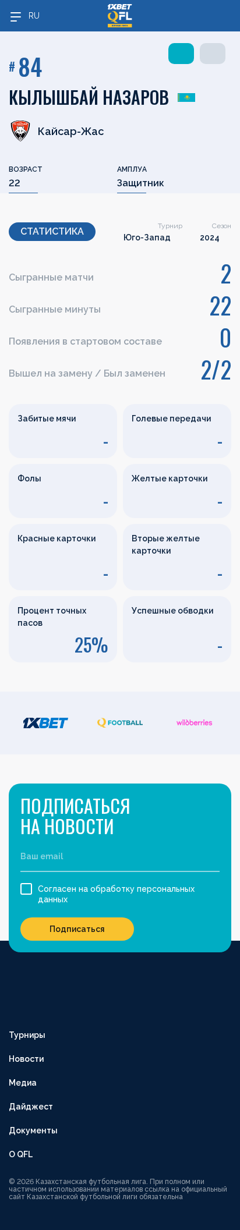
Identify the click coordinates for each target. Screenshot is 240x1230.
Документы (33, 1130)
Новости (26, 1059)
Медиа (23, 1082)
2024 (210, 237)
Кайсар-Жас (71, 131)
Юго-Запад (147, 237)
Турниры (27, 1035)
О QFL (21, 1154)
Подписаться (77, 929)
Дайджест (31, 1106)
